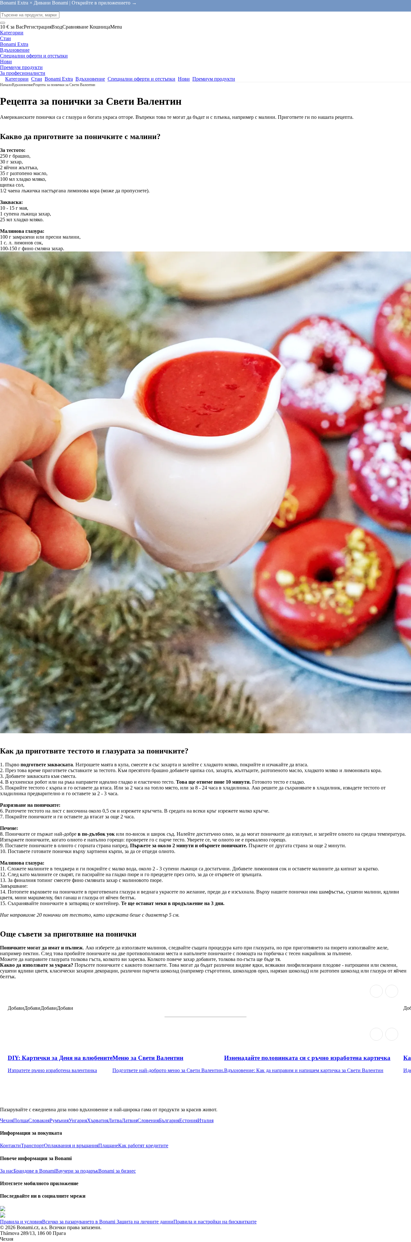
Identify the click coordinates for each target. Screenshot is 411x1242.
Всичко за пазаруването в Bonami (78, 1221)
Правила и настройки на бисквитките (215, 1221)
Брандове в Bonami (34, 1171)
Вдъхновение (22, 85)
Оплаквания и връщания (71, 1145)
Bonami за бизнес (117, 1171)
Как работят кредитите (143, 1145)
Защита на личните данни (144, 1221)
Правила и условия (21, 1221)
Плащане (108, 1145)
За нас (6, 1171)
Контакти (10, 1145)
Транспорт (32, 1145)
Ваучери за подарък (76, 1171)
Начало (6, 85)
